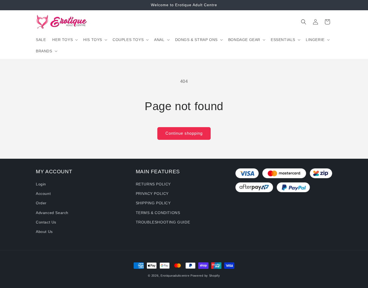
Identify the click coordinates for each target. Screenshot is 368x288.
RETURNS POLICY (153, 184)
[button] (64, 39)
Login (41, 184)
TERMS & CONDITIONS (158, 213)
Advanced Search (52, 213)
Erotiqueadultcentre (175, 275)
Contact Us (46, 222)
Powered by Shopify (205, 275)
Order (41, 203)
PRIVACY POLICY (152, 193)
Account (43, 193)
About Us (44, 231)
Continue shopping (184, 133)
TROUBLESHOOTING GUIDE (163, 222)
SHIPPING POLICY (153, 203)
